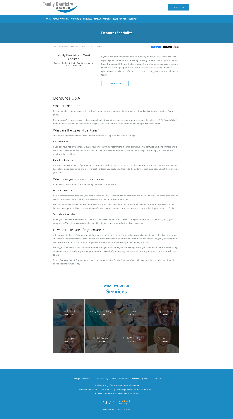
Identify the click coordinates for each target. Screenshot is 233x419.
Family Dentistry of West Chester (65, 47)
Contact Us (157, 378)
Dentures (99, 47)
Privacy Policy (102, 378)
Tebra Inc (88, 378)
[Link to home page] (56, 7)
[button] (115, 83)
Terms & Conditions (120, 378)
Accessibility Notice (141, 378)
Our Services (87, 47)
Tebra (128, 409)
